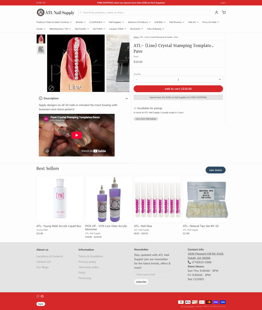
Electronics (135, 28)
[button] (178, 88)
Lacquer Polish (116, 28)
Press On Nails (209, 22)
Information (86, 249)
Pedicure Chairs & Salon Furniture (52, 22)
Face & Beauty (154, 28)
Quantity (137, 74)
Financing (85, 278)
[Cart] (223, 12)
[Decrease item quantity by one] (137, 79)
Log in (223, 3)
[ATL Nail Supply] (55, 12)
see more (215, 170)
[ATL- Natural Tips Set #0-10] (206, 199)
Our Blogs (42, 267)
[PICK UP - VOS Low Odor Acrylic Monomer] (109, 199)
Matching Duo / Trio (58, 28)
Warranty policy (89, 267)
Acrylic (39, 28)
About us (42, 249)
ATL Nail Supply (187, 306)
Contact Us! (43, 261)
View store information (146, 119)
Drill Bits (159, 22)
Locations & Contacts (49, 256)
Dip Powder (80, 28)
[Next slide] (124, 62)
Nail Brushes (175, 22)
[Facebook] (42, 296)
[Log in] (215, 12)
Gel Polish (97, 28)
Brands (79, 22)
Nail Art (192, 22)
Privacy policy (87, 261)
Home (136, 37)
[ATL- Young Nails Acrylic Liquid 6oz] (60, 199)
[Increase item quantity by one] (220, 79)
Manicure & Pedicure (138, 22)
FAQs (82, 272)
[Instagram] (37, 296)
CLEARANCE (95, 22)
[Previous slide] (51, 62)
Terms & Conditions (91, 256)
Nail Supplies (115, 22)
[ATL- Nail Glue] (157, 199)
